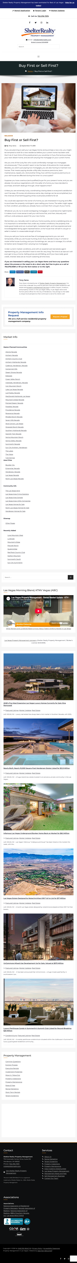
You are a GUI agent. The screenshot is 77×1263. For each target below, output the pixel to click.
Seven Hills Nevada (13, 420)
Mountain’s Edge (14, 542)
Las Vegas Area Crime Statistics (17, 494)
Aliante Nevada (11, 352)
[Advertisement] (39, 1120)
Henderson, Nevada (13, 472)
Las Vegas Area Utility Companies (18, 501)
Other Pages (10, 523)
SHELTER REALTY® (24, 1248)
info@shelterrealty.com (42, 40)
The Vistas (9, 454)
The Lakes (9, 451)
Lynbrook (11, 539)
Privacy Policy (37, 1248)
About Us (47, 1157)
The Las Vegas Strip (13, 491)
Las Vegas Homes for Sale (15, 504)
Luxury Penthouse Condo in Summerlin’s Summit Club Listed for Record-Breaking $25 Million (37, 1029)
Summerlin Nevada (13, 444)
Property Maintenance (14, 1082)
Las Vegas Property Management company (20, 640)
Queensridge (12, 549)
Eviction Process (12, 1065)
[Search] (70, 577)
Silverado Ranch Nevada (15, 427)
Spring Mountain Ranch (14, 437)
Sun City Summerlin (15, 563)
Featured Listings (11, 710)
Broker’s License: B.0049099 (39, 42)
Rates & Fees (10, 1085)
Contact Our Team (51, 1178)
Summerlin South (14, 559)
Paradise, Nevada (12, 407)
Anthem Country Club (14, 359)
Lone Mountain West (15, 535)
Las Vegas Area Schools (14, 498)
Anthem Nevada (12, 355)
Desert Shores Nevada (14, 372)
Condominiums (11, 1035)
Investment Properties (14, 1072)
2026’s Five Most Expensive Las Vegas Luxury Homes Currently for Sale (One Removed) (35, 704)
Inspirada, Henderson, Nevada (17, 383)
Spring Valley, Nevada (13, 441)
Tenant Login (40, 11)
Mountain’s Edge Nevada (15, 400)
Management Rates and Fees (55, 1174)
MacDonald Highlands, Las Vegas (18, 396)
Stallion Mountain (14, 556)
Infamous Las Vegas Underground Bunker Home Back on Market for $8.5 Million (36, 833)
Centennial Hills (11, 369)
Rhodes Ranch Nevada (14, 417)
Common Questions (13, 1062)
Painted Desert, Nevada (14, 403)
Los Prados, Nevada (13, 393)
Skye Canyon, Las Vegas (14, 424)
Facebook (20, 272)
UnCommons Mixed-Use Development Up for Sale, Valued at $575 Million (34, 963)
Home (30, 71)
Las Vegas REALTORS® (15, 1215)
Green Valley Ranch (13, 379)
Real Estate (9, 135)
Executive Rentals (12, 1068)
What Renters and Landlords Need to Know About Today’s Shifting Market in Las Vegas (38, 629)
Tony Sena (12, 146)
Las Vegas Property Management (56, 1171)
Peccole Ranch (13, 546)
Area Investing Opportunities (55, 1169)
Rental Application (22, 11)
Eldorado (9, 376)
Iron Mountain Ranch (13, 386)
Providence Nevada (13, 410)
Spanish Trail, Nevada (13, 434)
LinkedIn (33, 272)
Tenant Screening (12, 1096)
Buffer (27, 272)
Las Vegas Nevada (12, 475)
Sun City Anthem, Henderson (16, 447)
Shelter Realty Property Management (53, 283)
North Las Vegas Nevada (15, 479)
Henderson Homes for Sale (15, 511)
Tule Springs (10, 458)
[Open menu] (38, 56)
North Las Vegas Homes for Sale (17, 508)
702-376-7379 (43, 16)
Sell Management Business (54, 1176)
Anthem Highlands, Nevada (16, 362)
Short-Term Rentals (13, 1092)
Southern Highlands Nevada (16, 430)
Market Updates (58, 11)
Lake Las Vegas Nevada (14, 389)
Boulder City (10, 465)
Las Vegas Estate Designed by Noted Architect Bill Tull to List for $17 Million (35, 898)
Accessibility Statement (51, 1248)
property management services (38, 287)
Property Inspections (13, 1079)
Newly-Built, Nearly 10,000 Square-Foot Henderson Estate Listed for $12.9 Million (37, 768)
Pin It (40, 272)
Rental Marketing (12, 1089)
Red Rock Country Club (16, 552)
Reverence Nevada (13, 413)
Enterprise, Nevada (13, 468)
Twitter (12, 272)
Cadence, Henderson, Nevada (16, 366)
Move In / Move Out (13, 1075)
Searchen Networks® (44, 1251)
